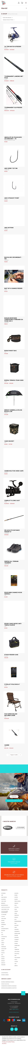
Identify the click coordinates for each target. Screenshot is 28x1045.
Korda (3, 958)
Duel (2, 926)
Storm (16, 943)
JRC (2, 954)
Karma (2, 956)
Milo (16, 905)
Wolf (16, 959)
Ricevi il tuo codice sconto (14, 800)
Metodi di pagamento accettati (8, 987)
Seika (16, 927)
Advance (3, 899)
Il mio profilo (4, 972)
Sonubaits (17, 931)
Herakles (3, 946)
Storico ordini (4, 974)
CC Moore (3, 914)
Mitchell (17, 907)
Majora (16, 893)
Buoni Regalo (4, 905)
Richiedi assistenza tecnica (7, 981)
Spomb (16, 935)
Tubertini (17, 949)
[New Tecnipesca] (3, 3)
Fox (2, 934)
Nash (16, 909)
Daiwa (2, 920)
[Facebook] (12, 1029)
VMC (15, 955)
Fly (2, 932)
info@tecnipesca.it (15, 1009)
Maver (16, 899)
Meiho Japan (17, 901)
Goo (2, 940)
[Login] (18, 3)
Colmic (3, 916)
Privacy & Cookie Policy (8, 1041)
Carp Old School (5, 907)
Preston (17, 915)
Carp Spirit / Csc (5, 909)
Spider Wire (17, 933)
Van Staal (17, 953)
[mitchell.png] (8, 828)
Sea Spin (16, 925)
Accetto (4, 1043)
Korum (3, 960)
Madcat (3, 962)
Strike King (17, 945)
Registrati (14, 796)
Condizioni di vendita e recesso (8, 985)
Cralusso (3, 918)
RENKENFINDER (18, 921)
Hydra (2, 950)
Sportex (17, 937)
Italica (3, 952)
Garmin (3, 938)
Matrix (16, 897)
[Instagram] (16, 1029)
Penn (16, 913)
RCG (15, 919)
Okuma (16, 911)
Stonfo (16, 941)
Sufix (16, 947)
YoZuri (16, 961)
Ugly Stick (17, 951)
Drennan (3, 924)
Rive (15, 923)
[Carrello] (22, 3)
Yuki (15, 963)
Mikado (16, 903)
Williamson (17, 957)
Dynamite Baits (4, 928)
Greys (2, 942)
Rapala (16, 917)
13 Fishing (3, 893)
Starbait (17, 939)
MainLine (3, 964)
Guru (2, 944)
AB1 (2, 895)
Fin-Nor (3, 930)
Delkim (3, 922)
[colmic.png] (20, 828)
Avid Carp (3, 901)
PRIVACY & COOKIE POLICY (14, 1012)
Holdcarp (3, 948)
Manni (16, 895)
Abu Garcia (4, 897)
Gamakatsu (4, 936)
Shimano (17, 929)
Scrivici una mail (5, 983)
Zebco (16, 965)
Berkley (3, 903)
